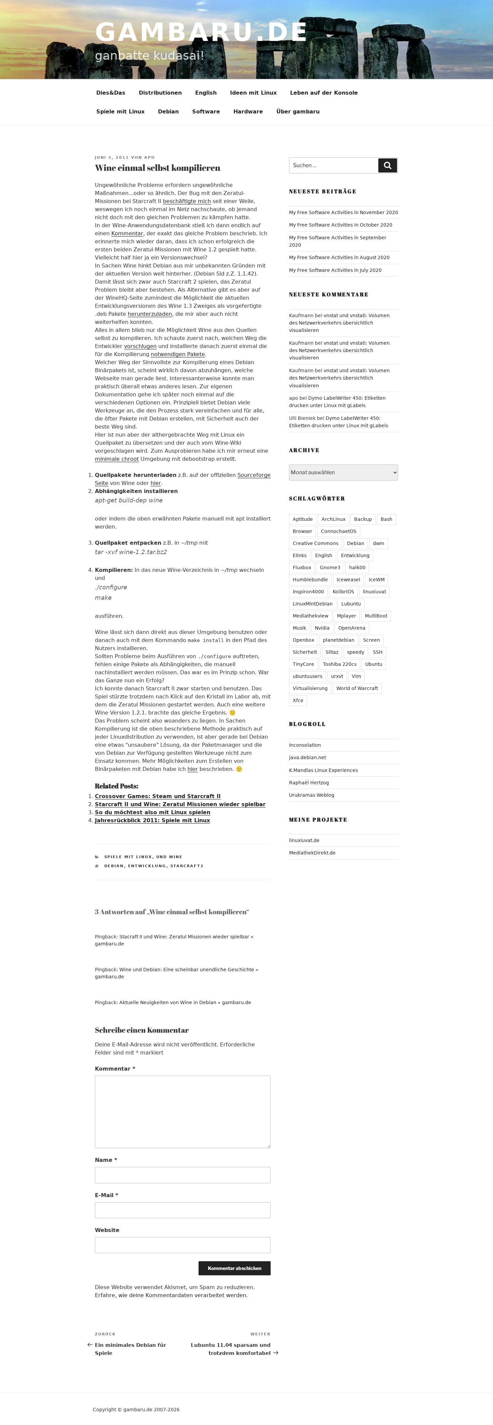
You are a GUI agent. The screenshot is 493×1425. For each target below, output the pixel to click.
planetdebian (338, 640)
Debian (168, 111)
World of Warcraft (357, 688)
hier (156, 483)
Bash (386, 519)
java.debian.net (307, 757)
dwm (378, 543)
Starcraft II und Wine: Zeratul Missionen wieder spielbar (180, 804)
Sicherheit (305, 652)
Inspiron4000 (308, 591)
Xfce (298, 700)
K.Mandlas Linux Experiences (323, 770)
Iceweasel (348, 579)
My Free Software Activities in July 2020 (335, 270)
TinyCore (303, 664)
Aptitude (303, 519)
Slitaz (332, 652)
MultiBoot (376, 616)
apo (149, 157)
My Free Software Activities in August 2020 (339, 257)
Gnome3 (330, 567)
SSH (378, 652)
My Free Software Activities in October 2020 (340, 225)
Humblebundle (310, 579)
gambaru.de (202, 32)
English (206, 93)
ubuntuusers (307, 676)
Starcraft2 (187, 866)
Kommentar (127, 233)
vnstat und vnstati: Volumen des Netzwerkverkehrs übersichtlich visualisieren (339, 323)
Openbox (303, 640)
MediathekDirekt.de (312, 852)
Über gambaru (298, 111)
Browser (302, 531)
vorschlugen (140, 346)
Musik (299, 628)
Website (107, 1230)
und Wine (169, 857)
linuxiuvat (374, 591)
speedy (355, 652)
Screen (371, 640)
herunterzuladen (150, 314)
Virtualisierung (310, 688)
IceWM (377, 579)
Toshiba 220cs (340, 664)
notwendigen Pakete (178, 354)
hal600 (357, 567)
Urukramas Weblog (311, 795)
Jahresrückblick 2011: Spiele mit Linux (152, 820)
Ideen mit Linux (253, 93)
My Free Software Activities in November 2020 (343, 212)
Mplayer (346, 616)
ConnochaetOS (339, 531)
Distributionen (160, 93)
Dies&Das (110, 93)
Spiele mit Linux (120, 111)
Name (106, 1160)
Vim (356, 676)
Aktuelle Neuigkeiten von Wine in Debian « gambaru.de (185, 1002)
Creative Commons (315, 543)
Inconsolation (305, 745)
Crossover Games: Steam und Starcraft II (158, 796)
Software (206, 111)
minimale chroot (117, 459)
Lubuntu (351, 603)
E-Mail (106, 1195)
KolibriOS (343, 591)
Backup (363, 519)
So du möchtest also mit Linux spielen (152, 812)
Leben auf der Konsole (324, 93)
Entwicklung (147, 866)
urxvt (337, 676)
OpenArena (352, 628)
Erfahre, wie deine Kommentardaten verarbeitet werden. (171, 1295)
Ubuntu (373, 664)
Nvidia (322, 628)
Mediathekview (310, 616)
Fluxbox (302, 567)
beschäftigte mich (187, 201)
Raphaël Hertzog (309, 782)
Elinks (300, 555)
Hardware (248, 111)
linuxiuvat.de (304, 840)
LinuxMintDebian (313, 603)
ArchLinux (333, 519)
